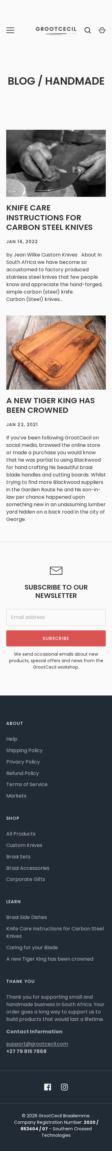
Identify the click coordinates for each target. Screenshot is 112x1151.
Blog (21, 81)
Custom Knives (24, 845)
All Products (20, 833)
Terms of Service (27, 784)
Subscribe (56, 638)
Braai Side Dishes (26, 917)
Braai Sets (18, 856)
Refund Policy (22, 773)
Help (11, 739)
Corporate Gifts (25, 879)
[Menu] (10, 30)
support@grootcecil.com (37, 1043)
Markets (16, 795)
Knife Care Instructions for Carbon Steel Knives (49, 217)
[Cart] (102, 30)
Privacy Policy (23, 761)
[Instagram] (64, 1087)
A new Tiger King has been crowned (50, 405)
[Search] (88, 30)
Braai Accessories (27, 868)
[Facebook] (47, 1087)
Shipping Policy (24, 750)
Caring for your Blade (32, 947)
